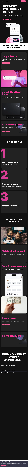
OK (3, 465)
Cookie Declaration (12, 463)
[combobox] (7, 1)
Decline (9, 465)
